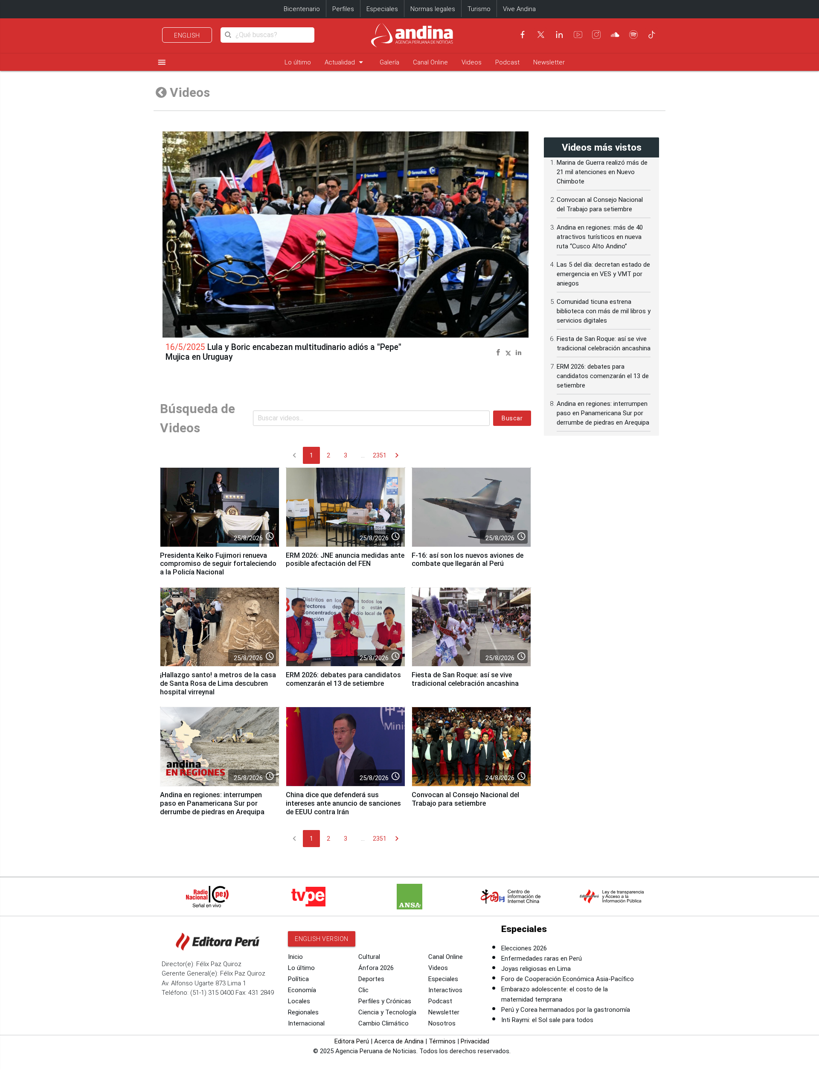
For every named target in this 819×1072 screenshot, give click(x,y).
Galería (389, 62)
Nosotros (442, 1023)
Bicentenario (302, 9)
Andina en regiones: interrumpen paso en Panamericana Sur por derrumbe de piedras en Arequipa (212, 803)
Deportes (371, 979)
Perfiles (343, 9)
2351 (379, 455)
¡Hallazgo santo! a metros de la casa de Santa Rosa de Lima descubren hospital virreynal (218, 683)
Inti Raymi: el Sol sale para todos (547, 1020)
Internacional (306, 1023)
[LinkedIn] (559, 34)
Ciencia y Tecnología (387, 1012)
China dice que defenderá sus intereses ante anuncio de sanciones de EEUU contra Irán (343, 803)
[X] (540, 34)
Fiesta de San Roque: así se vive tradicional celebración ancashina (465, 679)
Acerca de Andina (399, 1041)
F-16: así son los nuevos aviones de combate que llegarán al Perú (467, 559)
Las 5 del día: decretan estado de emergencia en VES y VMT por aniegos (603, 274)
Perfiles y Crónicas (384, 1001)
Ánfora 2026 (376, 968)
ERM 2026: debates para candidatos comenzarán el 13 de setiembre (343, 679)
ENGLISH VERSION (322, 938)
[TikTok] (651, 34)
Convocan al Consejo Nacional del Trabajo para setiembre (465, 799)
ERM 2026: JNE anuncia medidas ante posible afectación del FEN (345, 559)
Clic (363, 990)
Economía (302, 990)
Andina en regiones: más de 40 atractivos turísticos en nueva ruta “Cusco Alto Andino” (600, 237)
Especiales (382, 9)
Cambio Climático (383, 1023)
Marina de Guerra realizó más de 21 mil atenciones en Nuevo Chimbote (602, 172)
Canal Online (430, 62)
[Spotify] (633, 34)
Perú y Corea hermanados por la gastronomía (565, 1010)
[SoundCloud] (615, 34)
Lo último (298, 62)
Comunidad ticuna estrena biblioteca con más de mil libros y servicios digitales (604, 311)
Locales (299, 1001)
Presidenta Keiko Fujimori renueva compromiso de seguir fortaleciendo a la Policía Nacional (218, 564)
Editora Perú (351, 1041)
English (187, 35)
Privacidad (475, 1041)
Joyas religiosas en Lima (536, 969)
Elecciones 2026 (524, 948)
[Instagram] (596, 34)
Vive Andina (519, 9)
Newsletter (549, 62)
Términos (442, 1041)
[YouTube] (578, 34)
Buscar (512, 418)
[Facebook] (522, 34)
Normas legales (432, 9)
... (363, 455)
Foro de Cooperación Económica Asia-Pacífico (567, 979)
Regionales (303, 1012)
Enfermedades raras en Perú (541, 958)
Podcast (507, 62)
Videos (472, 62)
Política (298, 979)
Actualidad (345, 62)
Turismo (479, 9)
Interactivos (445, 990)
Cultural (369, 957)
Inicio (295, 957)
